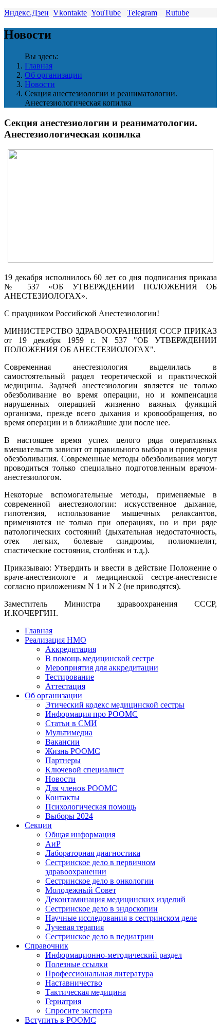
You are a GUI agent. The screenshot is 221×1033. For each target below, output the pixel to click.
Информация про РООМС (91, 714)
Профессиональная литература (99, 973)
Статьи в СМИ (71, 723)
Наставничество (73, 982)
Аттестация (65, 686)
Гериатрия (63, 1001)
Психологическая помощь (90, 806)
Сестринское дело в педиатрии (99, 936)
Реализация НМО (55, 639)
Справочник (46, 945)
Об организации (53, 75)
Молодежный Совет (80, 890)
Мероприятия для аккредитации (101, 667)
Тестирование (69, 677)
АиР (53, 843)
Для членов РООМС (81, 788)
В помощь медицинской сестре (99, 658)
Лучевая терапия (74, 927)
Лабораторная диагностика (92, 853)
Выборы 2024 (69, 816)
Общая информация (80, 834)
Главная (38, 65)
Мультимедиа (69, 732)
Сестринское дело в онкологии (99, 880)
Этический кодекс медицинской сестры (115, 704)
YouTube (106, 12)
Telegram (142, 12)
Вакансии (62, 741)
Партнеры (63, 760)
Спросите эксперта (78, 1010)
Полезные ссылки (76, 964)
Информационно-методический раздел (113, 955)
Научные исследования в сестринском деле (121, 918)
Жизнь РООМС (72, 751)
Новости (40, 84)
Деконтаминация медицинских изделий (115, 899)
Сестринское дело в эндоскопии (101, 908)
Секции (38, 825)
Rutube (177, 12)
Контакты (62, 797)
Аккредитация (70, 649)
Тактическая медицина (85, 992)
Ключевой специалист (84, 769)
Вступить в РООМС (60, 1019)
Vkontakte (70, 12)
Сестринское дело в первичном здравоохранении (100, 867)
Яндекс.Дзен (26, 12)
